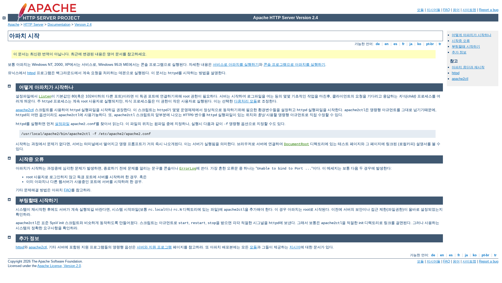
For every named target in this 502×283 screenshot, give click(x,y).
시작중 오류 (461, 41)
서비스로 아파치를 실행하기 (236, 64)
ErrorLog (187, 168)
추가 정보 (459, 52)
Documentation (59, 24)
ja (410, 44)
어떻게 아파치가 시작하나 (471, 35)
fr (403, 44)
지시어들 (433, 10)
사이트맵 (469, 10)
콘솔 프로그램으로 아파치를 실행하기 (294, 64)
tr (440, 44)
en (387, 44)
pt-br (430, 44)
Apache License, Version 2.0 (59, 266)
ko (419, 44)
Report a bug (488, 10)
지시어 (294, 247)
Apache (13, 24)
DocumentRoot (296, 144)
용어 (456, 10)
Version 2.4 (83, 24)
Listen (45, 96)
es (395, 44)
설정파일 (62, 124)
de (378, 44)
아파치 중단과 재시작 (468, 67)
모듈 (420, 10)
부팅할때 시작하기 (466, 46)
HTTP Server (33, 24)
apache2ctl (25, 110)
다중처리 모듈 (245, 101)
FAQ (446, 10)
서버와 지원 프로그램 (154, 247)
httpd (31, 73)
